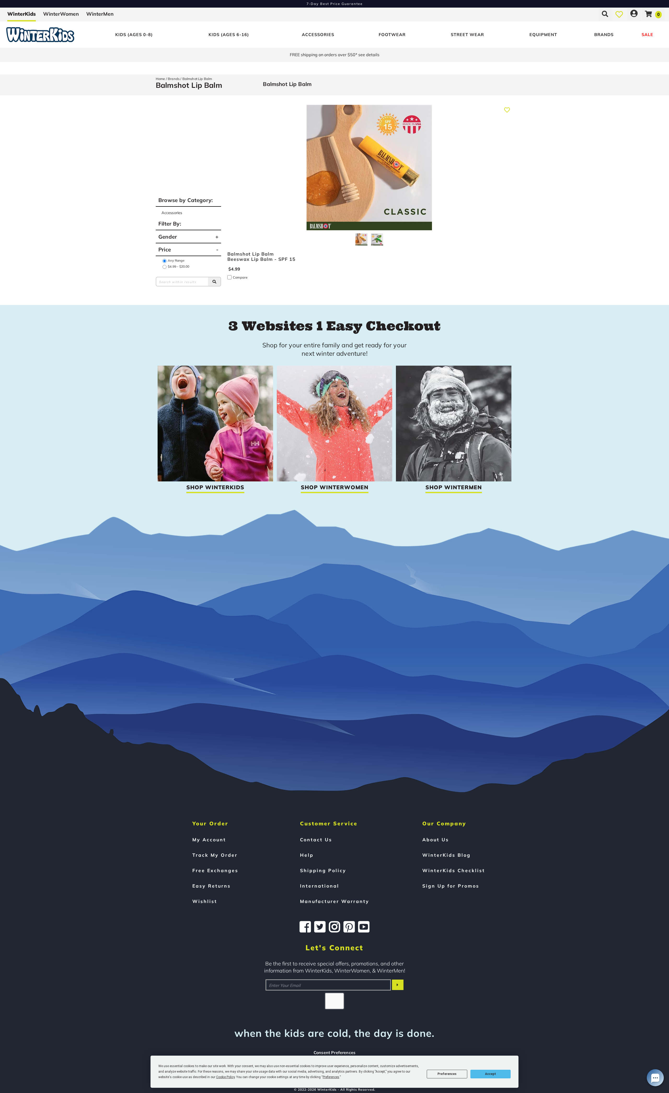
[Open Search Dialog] (605, 14)
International (319, 886)
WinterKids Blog (446, 855)
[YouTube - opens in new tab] (363, 927)
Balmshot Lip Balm (197, 79)
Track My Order (215, 855)
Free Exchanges (215, 870)
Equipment (543, 34)
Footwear (392, 34)
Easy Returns (211, 886)
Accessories (318, 34)
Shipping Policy (323, 870)
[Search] (214, 281)
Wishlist (204, 901)
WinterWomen (61, 14)
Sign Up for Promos (450, 886)
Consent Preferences (334, 1052)
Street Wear (467, 34)
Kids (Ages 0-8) (134, 34)
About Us (435, 839)
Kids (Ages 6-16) (229, 34)
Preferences (447, 1074)
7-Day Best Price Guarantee (335, 4)
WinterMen (100, 14)
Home (160, 79)
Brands (604, 34)
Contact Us (316, 839)
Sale (647, 34)
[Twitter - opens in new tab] (319, 927)
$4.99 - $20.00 (178, 266)
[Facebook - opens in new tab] (305, 927)
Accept (490, 1074)
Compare (240, 277)
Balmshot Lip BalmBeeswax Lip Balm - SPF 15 (261, 256)
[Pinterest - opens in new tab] (349, 927)
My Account (209, 839)
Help (307, 855)
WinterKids (21, 14)
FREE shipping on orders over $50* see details (334, 54)
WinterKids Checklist (453, 870)
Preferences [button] (331, 1077)
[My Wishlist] (619, 14)
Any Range (176, 260)
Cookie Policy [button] (225, 1077)
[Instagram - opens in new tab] (334, 927)
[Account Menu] (634, 14)
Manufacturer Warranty (334, 901)
